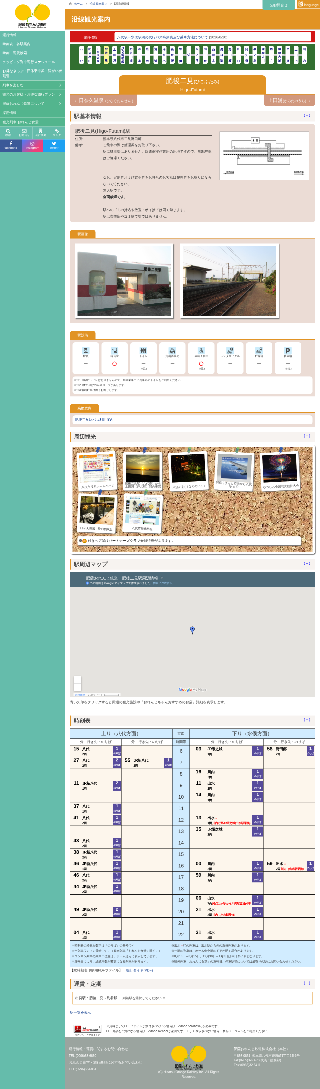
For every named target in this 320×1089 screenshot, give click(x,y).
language (311, 5)
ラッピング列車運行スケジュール (28, 62)
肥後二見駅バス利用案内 (94, 420)
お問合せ (24, 134)
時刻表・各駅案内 (16, 44)
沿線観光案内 (99, 3)
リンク (57, 134)
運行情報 (9, 35)
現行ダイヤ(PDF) (139, 970)
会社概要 (40, 134)
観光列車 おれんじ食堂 (20, 122)
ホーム (78, 3)
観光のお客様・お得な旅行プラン (28, 94)
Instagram (32, 148)
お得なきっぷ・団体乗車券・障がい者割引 (32, 73)
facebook (10, 148)
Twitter (54, 148)
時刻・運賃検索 (14, 53)
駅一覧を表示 (80, 1012)
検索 (8, 134)
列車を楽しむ (13, 85)
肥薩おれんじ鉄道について (23, 104)
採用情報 (9, 113)
